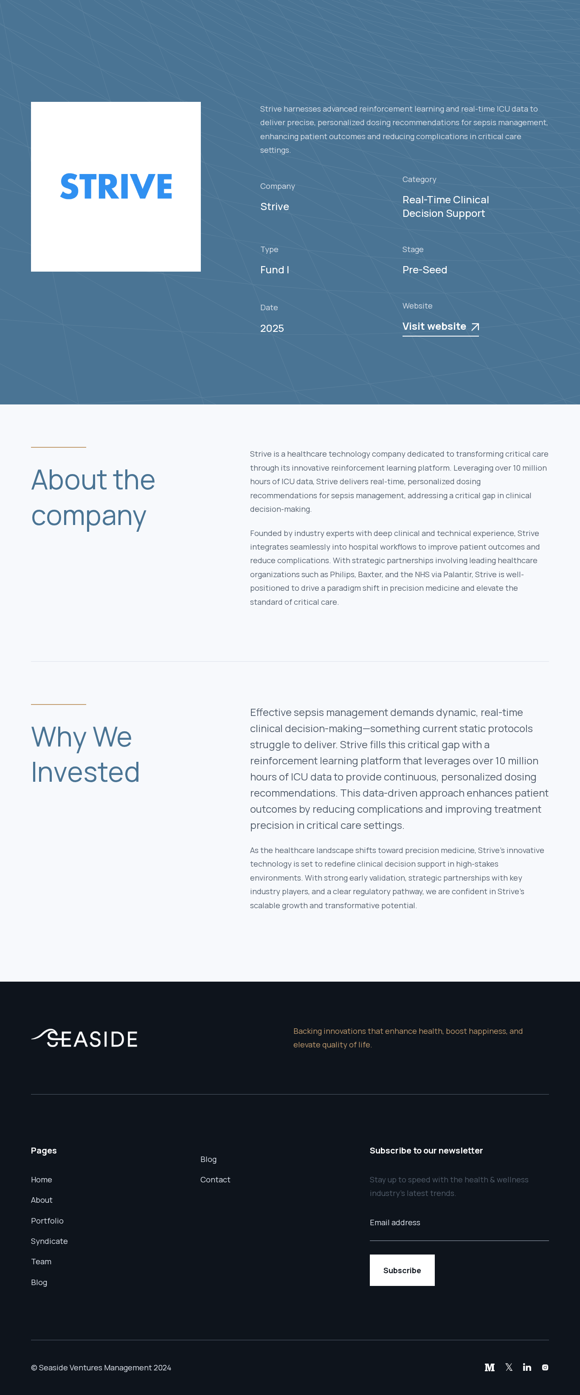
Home (41, 1179)
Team (41, 1261)
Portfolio (47, 1220)
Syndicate (49, 1241)
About (42, 1200)
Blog (39, 1282)
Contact (215, 1179)
